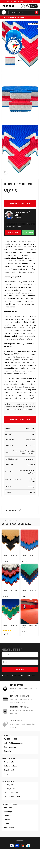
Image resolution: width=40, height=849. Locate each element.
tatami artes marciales (16, 17)
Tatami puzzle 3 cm (29, 591)
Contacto (7, 751)
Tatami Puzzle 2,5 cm (29, 556)
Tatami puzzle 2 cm (10, 556)
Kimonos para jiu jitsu (12, 797)
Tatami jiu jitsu (9, 789)
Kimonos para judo (11, 793)
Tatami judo (8, 785)
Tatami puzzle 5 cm (10, 626)
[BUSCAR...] (36, 12)
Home (4, 17)
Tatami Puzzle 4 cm (10, 591)
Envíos (6, 824)
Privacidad (8, 808)
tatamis (19, 407)
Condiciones (8, 816)
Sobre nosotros (10, 747)
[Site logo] (8, 6)
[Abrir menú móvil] (4, 12)
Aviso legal (8, 812)
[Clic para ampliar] (5, 172)
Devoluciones (9, 828)
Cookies (7, 820)
